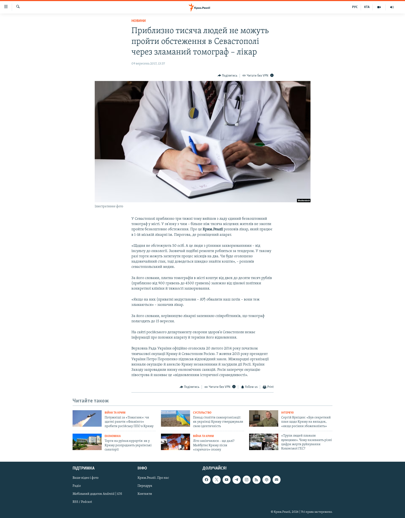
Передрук (145, 486)
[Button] (228, 75)
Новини (138, 21)
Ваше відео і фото (86, 478)
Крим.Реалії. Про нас (153, 478)
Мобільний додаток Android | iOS (97, 494)
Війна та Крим (115, 412)
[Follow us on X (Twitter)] (216, 480)
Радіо (77, 486)
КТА (367, 7)
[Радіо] (392, 7)
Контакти (145, 494)
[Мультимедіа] (379, 7)
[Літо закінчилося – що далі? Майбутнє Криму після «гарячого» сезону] (175, 442)
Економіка (113, 436)
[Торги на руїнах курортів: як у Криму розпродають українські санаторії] (87, 442)
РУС (355, 7)
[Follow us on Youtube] (227, 480)
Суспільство (202, 412)
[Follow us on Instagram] (247, 480)
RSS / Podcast (82, 502)
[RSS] (256, 480)
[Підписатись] (277, 480)
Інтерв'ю (287, 412)
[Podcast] (266, 480)
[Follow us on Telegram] (236, 480)
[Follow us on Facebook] (206, 480)
